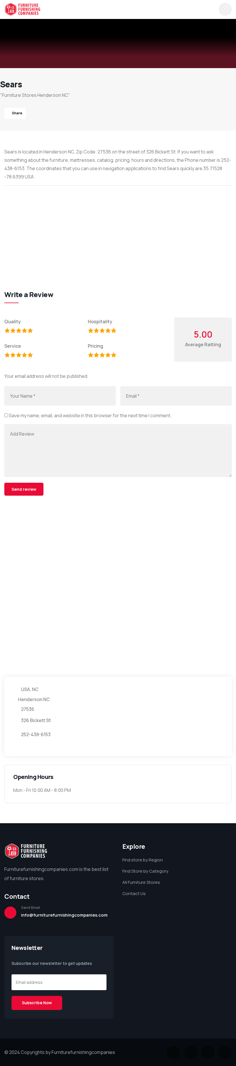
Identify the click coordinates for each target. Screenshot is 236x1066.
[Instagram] (207, 1052)
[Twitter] (173, 1052)
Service (12, 346)
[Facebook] (190, 1052)
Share (17, 113)
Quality (12, 321)
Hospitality (100, 321)
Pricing (95, 346)
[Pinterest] (225, 1052)
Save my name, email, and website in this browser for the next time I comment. (90, 415)
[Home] (22, 9)
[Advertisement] (118, 231)
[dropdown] (225, 9)
